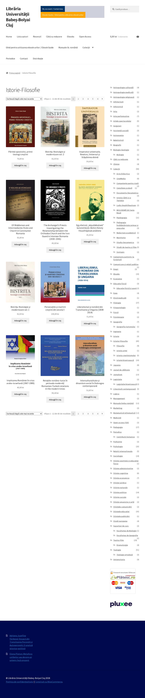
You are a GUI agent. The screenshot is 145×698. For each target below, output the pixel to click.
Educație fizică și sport (127, 288)
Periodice (10, 58)
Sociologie (118, 456)
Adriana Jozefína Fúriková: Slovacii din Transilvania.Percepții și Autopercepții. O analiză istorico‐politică (21, 642)
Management (119, 398)
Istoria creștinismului (126, 355)
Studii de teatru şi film (127, 247)
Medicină (117, 417)
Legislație (117, 379)
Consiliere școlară (124, 188)
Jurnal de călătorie (121, 370)
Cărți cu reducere (54, 36)
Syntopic (120, 252)
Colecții (86, 47)
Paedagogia (122, 217)
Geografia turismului (126, 326)
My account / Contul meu (52, 9)
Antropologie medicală (123, 92)
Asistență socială (120, 130)
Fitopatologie (119, 307)
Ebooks (70, 36)
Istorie (116, 336)
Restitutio (121, 237)
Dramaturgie (122, 545)
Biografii (117, 145)
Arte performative (121, 116)
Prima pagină (14, 73)
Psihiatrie (117, 441)
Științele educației (121, 511)
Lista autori (22, 36)
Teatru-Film (118, 540)
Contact (24, 58)
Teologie (117, 550)
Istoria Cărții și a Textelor (124, 199)
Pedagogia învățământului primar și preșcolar (127, 225)
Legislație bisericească (127, 384)
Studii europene (120, 521)
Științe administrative (123, 468)
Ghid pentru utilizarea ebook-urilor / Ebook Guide (30, 47)
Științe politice (119, 492)
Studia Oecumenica (125, 242)
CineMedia (121, 178)
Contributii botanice (126, 437)
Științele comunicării (122, 507)
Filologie (117, 302)
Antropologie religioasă (123, 97)
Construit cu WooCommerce (48, 681)
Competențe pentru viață (127, 183)
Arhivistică (118, 106)
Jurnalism (117, 374)
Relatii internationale (122, 451)
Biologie (120, 154)
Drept (115, 269)
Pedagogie (118, 427)
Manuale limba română (123, 403)
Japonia (117, 365)
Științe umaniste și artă (123, 502)
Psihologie (118, 446)
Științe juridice (119, 482)
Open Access (85, 36)
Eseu (115, 293)
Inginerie (117, 331)
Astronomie (118, 135)
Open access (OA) (121, 422)
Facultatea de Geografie (127, 535)
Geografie (117, 322)
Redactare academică (126, 233)
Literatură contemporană (124, 389)
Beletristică (118, 140)
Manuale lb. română (68, 47)
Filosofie (120, 346)
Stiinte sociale (119, 497)
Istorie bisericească (125, 360)
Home (9, 36)
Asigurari (117, 126)
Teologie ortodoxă (125, 554)
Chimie (116, 164)
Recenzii (37, 36)
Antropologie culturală (123, 87)
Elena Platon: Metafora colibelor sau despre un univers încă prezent (21, 657)
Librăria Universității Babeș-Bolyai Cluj (18, 17)
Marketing (117, 408)
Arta (115, 111)
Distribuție (38, 58)
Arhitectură (118, 102)
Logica (116, 394)
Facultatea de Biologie (126, 530)
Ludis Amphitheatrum (126, 205)
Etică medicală (119, 298)
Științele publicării (121, 516)
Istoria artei (122, 350)
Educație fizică (119, 283)
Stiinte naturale (120, 487)
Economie (117, 279)
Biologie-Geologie (121, 150)
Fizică (115, 312)
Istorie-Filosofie (120, 341)
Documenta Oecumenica (127, 193)
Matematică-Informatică (124, 413)
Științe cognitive (120, 473)
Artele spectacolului (122, 121)
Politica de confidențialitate (19, 681)
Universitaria (119, 559)
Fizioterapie (118, 317)
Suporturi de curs (121, 526)
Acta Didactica (123, 173)
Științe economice (121, 478)
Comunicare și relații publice (125, 264)
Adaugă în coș (20, 165)
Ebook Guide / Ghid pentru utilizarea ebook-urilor (63, 15)
